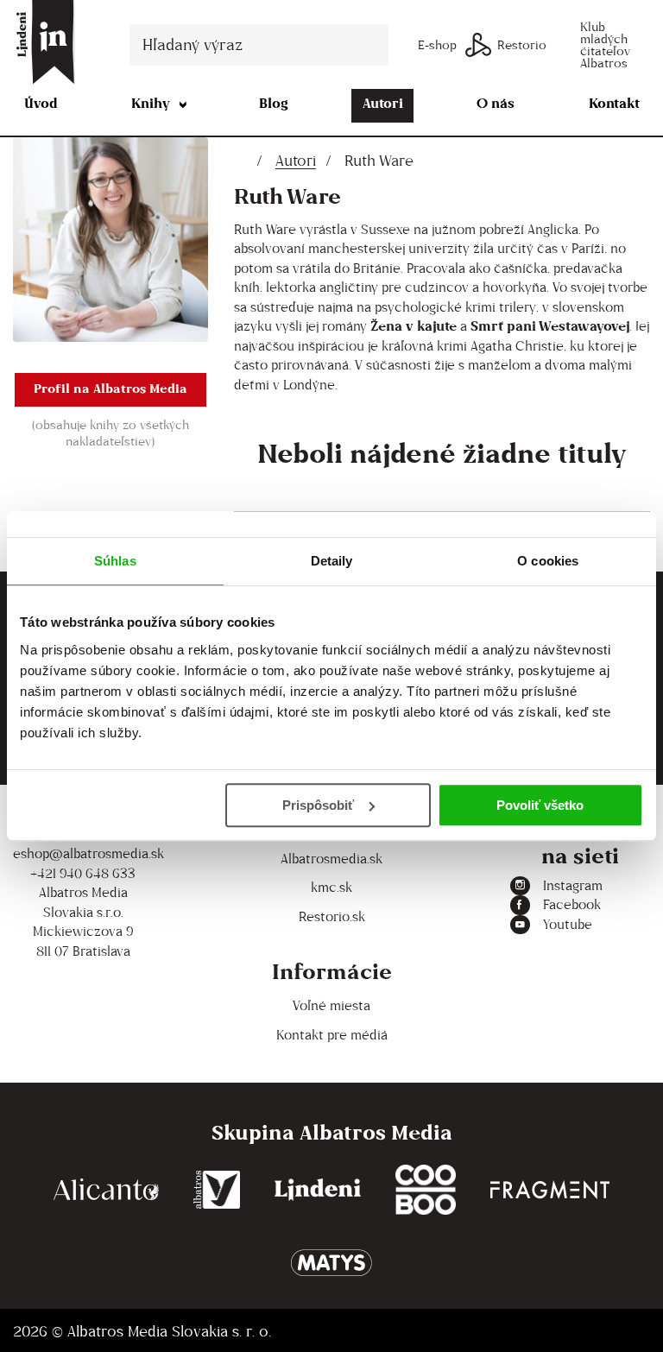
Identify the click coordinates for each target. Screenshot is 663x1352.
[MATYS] (331, 1262)
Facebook (572, 904)
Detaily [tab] (332, 560)
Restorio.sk (332, 916)
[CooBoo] (425, 1190)
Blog (273, 103)
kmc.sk (331, 887)
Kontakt (614, 103)
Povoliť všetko (540, 805)
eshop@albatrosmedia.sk (83, 853)
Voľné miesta (331, 1005)
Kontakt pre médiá (332, 1035)
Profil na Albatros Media (110, 388)
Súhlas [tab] (115, 560)
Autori (383, 103)
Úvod (41, 103)
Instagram (573, 885)
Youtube (567, 924)
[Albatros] (217, 1190)
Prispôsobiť (318, 805)
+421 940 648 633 (83, 873)
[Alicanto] (106, 1190)
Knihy (150, 103)
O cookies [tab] (547, 560)
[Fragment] (550, 1190)
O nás (496, 103)
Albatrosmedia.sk (331, 858)
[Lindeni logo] (317, 1190)
